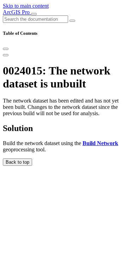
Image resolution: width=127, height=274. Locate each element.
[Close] (5, 49)
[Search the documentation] (72, 21)
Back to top (17, 162)
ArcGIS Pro (17, 12)
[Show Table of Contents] (5, 55)
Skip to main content (26, 6)
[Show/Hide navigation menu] (34, 14)
